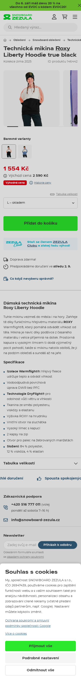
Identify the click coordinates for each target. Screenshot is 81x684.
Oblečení (19, 40)
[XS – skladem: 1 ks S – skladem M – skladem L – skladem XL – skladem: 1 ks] (40, 202)
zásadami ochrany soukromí (25, 557)
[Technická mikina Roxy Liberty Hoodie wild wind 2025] (25, 151)
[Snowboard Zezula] (17, 17)
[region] (40, 98)
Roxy (63, 48)
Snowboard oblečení (46, 40)
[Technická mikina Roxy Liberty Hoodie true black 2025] (9, 151)
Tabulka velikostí (19, 463)
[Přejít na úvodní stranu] (5, 40)
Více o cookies (16, 633)
